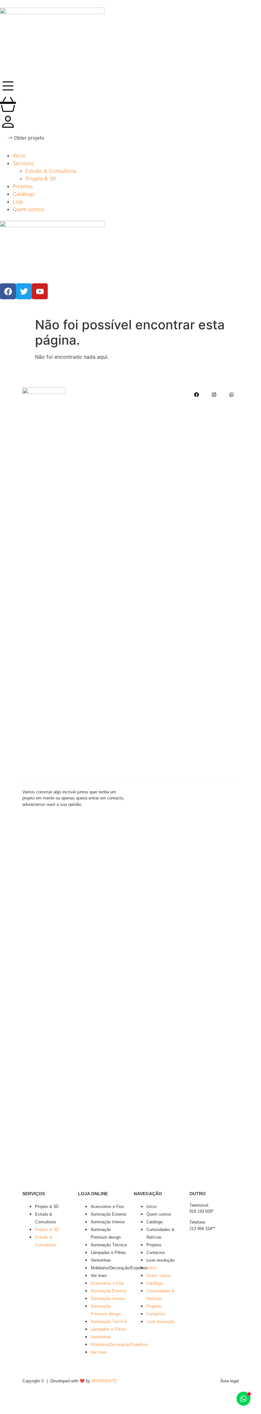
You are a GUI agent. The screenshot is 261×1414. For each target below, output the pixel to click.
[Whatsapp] (231, 394)
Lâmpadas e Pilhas (108, 1252)
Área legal (229, 1381)
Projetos (154, 1244)
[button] (26, 138)
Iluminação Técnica (109, 1244)
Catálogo (154, 1221)
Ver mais (99, 1275)
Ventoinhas (101, 1260)
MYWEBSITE (104, 1381)
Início (151, 1206)
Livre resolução (160, 1260)
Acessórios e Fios (107, 1206)
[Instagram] (214, 394)
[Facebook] (196, 394)
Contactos (155, 1252)
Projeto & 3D (47, 1206)
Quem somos (158, 1214)
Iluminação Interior (108, 1221)
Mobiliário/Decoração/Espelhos (119, 1267)
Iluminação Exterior (108, 1214)
